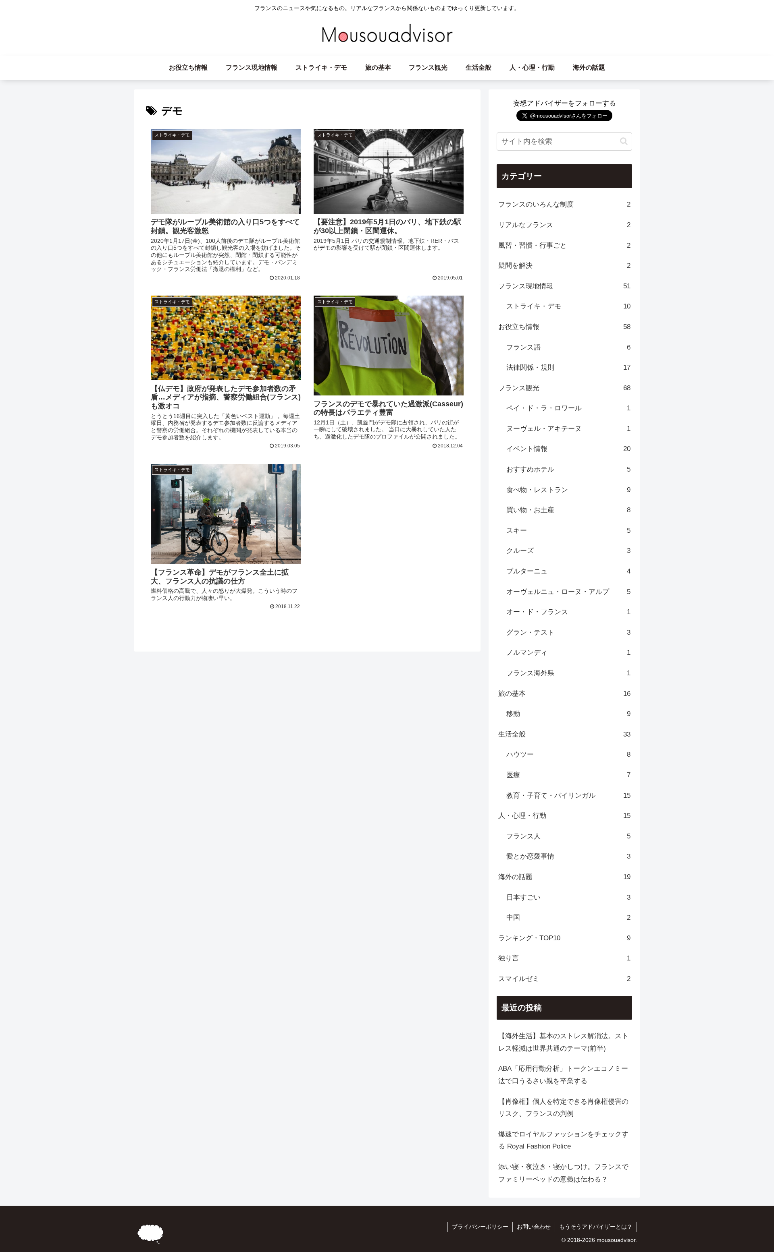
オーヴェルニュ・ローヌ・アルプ (568, 592)
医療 (568, 775)
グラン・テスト (568, 632)
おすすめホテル (568, 469)
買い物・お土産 (568, 510)
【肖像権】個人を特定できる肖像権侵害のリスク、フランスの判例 (563, 1108)
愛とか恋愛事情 (568, 856)
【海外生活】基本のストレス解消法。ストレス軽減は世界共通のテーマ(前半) (563, 1042)
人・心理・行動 (564, 815)
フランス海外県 (568, 673)
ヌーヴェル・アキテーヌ (568, 429)
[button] (624, 141)
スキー (568, 530)
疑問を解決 (564, 265)
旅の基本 (564, 693)
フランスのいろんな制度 (564, 204)
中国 (568, 917)
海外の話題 (564, 877)
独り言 (564, 958)
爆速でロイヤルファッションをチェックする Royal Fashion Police (563, 1140)
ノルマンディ (568, 652)
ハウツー (568, 754)
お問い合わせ (534, 1226)
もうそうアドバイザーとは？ (596, 1226)
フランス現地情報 (564, 286)
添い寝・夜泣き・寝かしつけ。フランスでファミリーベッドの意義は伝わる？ (563, 1173)
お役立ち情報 (564, 327)
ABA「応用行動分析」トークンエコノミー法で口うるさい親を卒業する (563, 1075)
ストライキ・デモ (568, 306)
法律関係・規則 (568, 367)
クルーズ (568, 551)
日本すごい (568, 897)
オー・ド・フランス (568, 612)
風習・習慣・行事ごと (564, 245)
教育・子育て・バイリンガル (568, 795)
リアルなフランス (564, 225)
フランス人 (568, 836)
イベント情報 (568, 449)
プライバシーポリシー (480, 1226)
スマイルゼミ (564, 979)
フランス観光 (564, 388)
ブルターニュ (568, 571)
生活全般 (564, 734)
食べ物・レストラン (568, 490)
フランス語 (568, 347)
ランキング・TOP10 (564, 938)
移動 (568, 714)
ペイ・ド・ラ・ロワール (568, 408)
